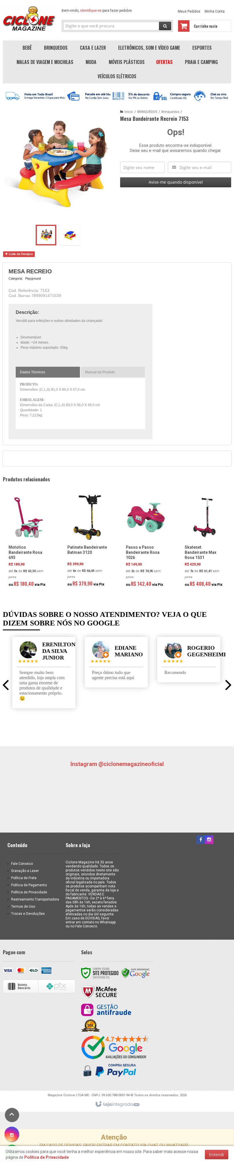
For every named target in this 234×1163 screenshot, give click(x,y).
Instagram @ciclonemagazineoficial (117, 764)
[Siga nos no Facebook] (200, 840)
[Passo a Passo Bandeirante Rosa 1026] (146, 542)
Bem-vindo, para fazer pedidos (97, 11)
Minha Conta (215, 11)
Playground (33, 278)
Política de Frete (24, 878)
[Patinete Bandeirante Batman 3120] (87, 542)
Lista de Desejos (20, 254)
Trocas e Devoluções (28, 914)
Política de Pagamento (29, 885)
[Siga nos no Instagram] (209, 840)
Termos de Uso (23, 907)
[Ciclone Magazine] (29, 19)
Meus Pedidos (189, 11)
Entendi (216, 1154)
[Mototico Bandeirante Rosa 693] (28, 542)
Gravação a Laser (25, 871)
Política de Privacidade (29, 892)
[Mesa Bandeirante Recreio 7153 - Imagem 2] (69, 235)
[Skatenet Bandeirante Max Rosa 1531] (204, 542)
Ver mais (32, 565)
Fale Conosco (22, 864)
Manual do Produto (100, 372)
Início (128, 112)
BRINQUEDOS (147, 112)
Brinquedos (170, 112)
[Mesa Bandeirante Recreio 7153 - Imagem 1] (46, 235)
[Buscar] (165, 26)
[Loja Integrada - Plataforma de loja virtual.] (117, 1104)
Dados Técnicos (32, 372)
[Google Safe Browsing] (135, 973)
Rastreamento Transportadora (35, 899)
